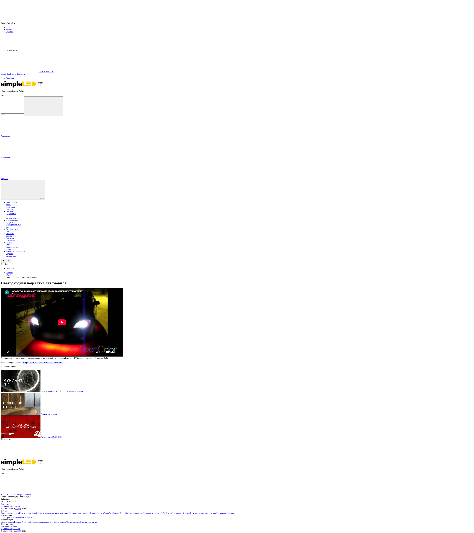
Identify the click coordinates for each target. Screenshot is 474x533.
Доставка (10, 78)
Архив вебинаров (29, 522)
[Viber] (94, 458)
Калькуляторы (60, 522)
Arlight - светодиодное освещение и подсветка (42, 362)
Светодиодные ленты (10, 513)
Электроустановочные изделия (203, 513)
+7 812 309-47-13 (8, 494)
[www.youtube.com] (130, 492)
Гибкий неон (9, 243)
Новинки (10, 268)
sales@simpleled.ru (23, 494)
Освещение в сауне (49, 414)
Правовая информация (10, 506)
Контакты (21, 74)
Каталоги (5, 522)
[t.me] (56, 492)
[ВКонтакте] (19, 458)
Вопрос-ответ (48, 522)
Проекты (9, 32)
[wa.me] (93, 492)
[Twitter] (57, 458)
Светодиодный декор (181, 513)
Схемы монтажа (73, 522)
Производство (12, 517)
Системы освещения (10, 235)
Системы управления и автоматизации (52, 513)
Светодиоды (11, 256)
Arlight (18, 509)
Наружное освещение (10, 239)
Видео (11, 522)
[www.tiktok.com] (167, 492)
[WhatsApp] (19, 72)
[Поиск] (43, 106)
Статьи (40, 522)
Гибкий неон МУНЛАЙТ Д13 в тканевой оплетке (62, 391)
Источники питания (10, 208)
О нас (8, 27)
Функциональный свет (99, 513)
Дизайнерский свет (117, 513)
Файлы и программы (89, 522)
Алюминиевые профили (12, 221)
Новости (9, 29)
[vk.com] (19, 492)
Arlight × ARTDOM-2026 (51, 437)
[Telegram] (169, 458)
